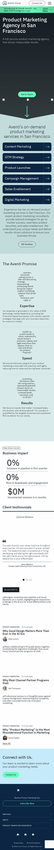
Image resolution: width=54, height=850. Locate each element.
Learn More (45, 9)
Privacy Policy (18, 843)
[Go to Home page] (12, 3)
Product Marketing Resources (17, 825)
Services (7, 814)
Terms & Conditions (33, 843)
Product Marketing (11, 627)
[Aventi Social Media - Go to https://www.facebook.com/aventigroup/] (34, 836)
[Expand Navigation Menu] (49, 3)
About (5, 820)
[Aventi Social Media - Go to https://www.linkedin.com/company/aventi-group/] (19, 836)
